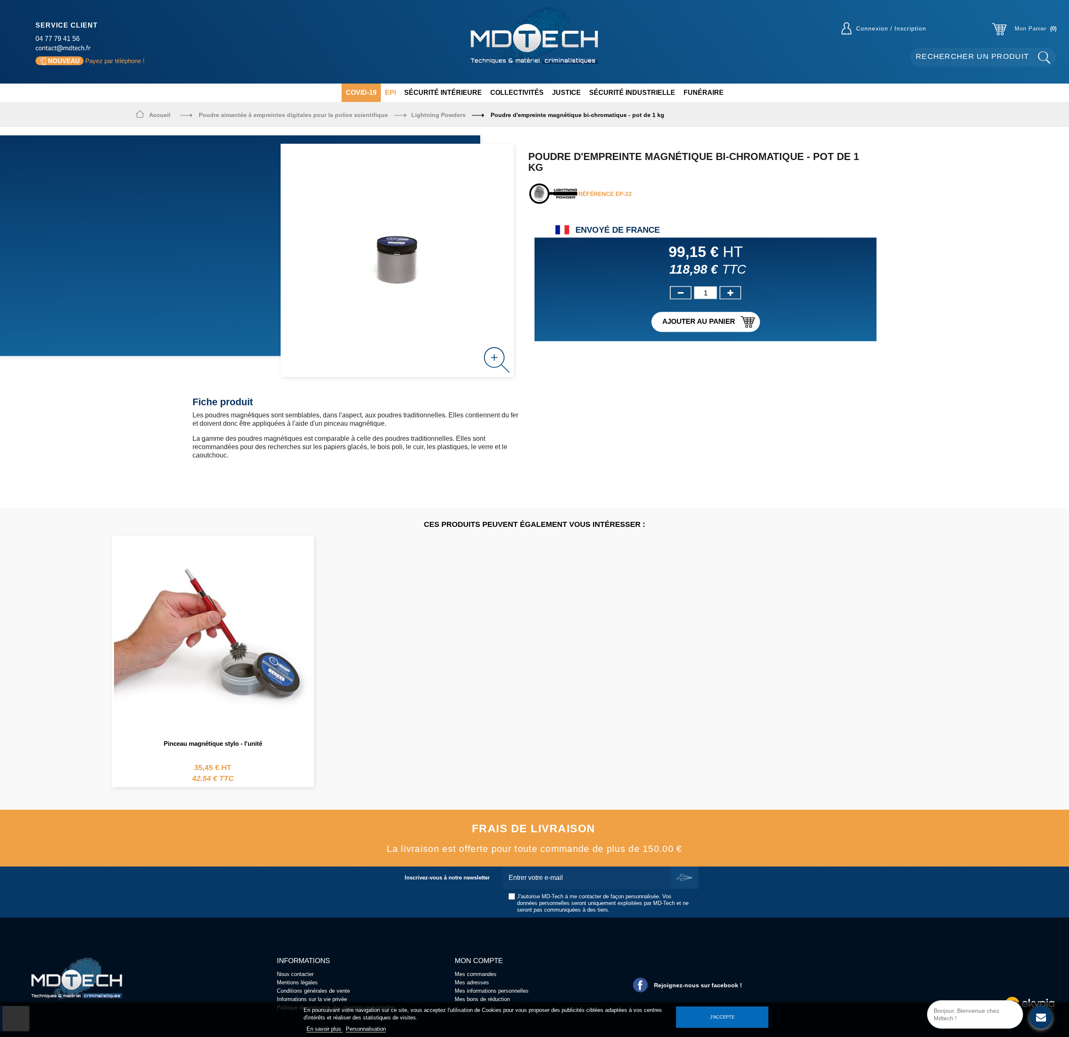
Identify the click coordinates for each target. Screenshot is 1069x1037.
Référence (596, 194)
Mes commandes (476, 974)
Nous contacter (295, 974)
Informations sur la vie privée (312, 999)
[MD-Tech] (534, 36)
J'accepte (722, 1016)
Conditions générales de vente (313, 991)
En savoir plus (325, 1029)
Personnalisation (366, 1029)
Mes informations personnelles (492, 991)
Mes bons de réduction (482, 999)
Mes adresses (472, 982)
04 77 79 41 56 (57, 38)
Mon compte (479, 961)
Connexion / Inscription (891, 28)
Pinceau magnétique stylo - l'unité (213, 743)
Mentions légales (297, 982)
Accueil (159, 115)
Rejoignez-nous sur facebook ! (698, 985)
